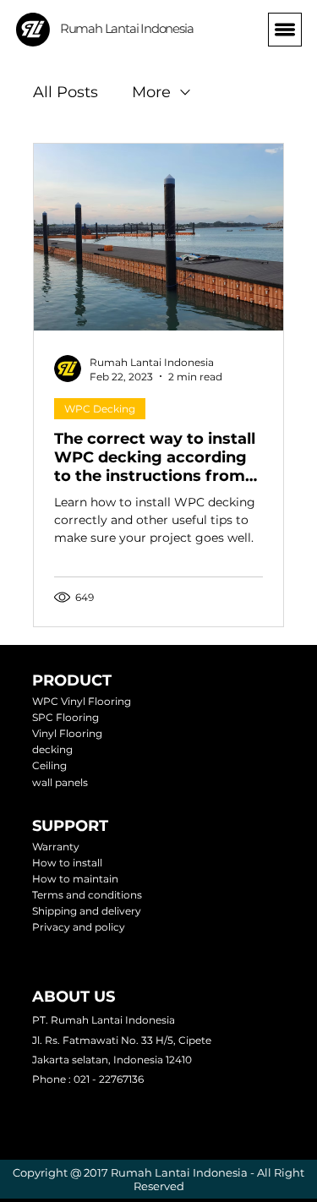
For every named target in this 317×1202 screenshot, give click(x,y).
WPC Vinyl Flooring (81, 701)
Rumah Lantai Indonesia (127, 28)
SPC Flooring (65, 717)
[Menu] (285, 29)
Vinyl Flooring (67, 733)
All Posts (65, 92)
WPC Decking (99, 408)
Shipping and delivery (86, 910)
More (151, 92)
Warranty (55, 846)
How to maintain (75, 878)
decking (52, 749)
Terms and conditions (87, 894)
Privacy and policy (78, 927)
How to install (67, 862)
